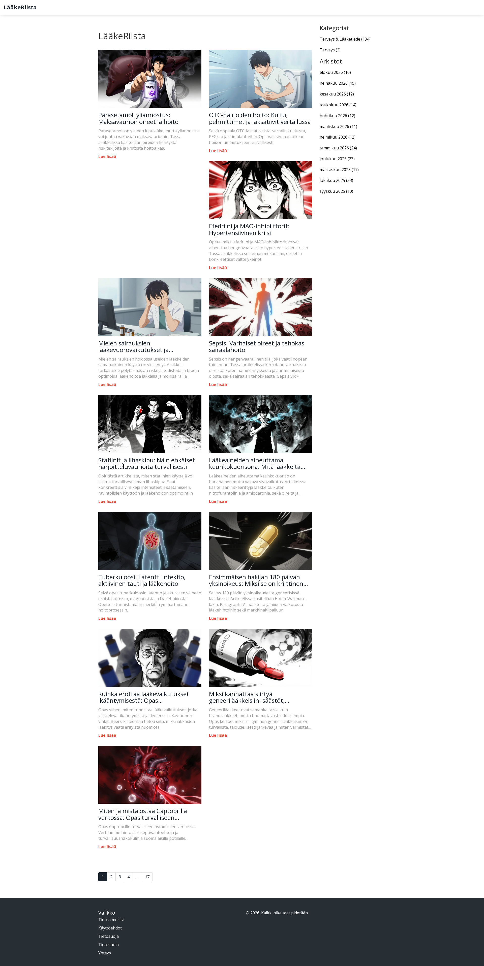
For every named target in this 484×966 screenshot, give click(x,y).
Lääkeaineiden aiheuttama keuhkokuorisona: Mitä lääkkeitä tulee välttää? (254, 463)
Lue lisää (107, 156)
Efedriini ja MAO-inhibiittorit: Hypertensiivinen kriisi (249, 229)
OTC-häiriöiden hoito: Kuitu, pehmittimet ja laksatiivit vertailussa (260, 118)
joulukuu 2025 (337, 159)
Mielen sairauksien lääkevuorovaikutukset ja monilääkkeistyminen (133, 346)
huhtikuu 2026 (337, 115)
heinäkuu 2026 (338, 83)
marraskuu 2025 (339, 169)
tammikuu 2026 (338, 148)
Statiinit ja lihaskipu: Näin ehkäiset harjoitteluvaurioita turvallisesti (146, 463)
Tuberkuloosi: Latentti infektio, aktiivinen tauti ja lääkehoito (142, 580)
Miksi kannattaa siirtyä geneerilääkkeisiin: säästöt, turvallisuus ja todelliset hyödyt (252, 697)
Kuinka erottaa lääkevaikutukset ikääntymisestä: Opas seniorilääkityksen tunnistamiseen (146, 697)
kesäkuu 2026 (337, 94)
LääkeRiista (20, 7)
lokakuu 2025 (336, 180)
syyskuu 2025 (336, 191)
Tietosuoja (108, 936)
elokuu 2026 (335, 72)
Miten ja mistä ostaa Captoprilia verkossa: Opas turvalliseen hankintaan (142, 814)
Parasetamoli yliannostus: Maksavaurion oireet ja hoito (138, 118)
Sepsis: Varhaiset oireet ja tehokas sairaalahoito (256, 346)
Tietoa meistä (111, 919)
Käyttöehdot (110, 928)
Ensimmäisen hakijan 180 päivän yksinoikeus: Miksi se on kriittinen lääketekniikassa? (256, 580)
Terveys (330, 50)
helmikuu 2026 (337, 137)
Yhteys (104, 953)
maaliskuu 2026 (338, 126)
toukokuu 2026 (338, 105)
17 (147, 877)
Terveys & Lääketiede (345, 39)
